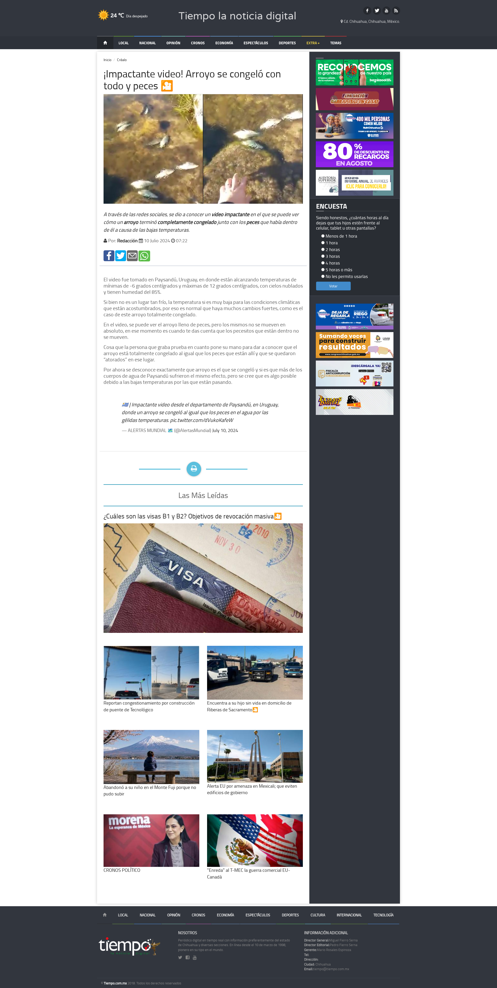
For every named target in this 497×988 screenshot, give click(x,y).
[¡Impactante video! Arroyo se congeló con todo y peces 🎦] (109, 255)
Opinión (173, 43)
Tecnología (383, 914)
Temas (335, 43)
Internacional (349, 914)
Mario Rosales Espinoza (327, 949)
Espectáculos (256, 43)
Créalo (122, 59)
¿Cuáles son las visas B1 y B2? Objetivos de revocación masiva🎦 (193, 516)
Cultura (318, 914)
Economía (224, 43)
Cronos (198, 43)
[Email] (132, 255)
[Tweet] (120, 255)
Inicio (107, 59)
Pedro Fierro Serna (330, 944)
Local (124, 43)
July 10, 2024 (225, 430)
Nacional (147, 43)
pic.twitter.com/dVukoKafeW (201, 419)
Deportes (287, 43)
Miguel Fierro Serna (331, 940)
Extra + (313, 43)
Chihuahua (317, 964)
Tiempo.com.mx (116, 983)
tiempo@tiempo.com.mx (326, 969)
